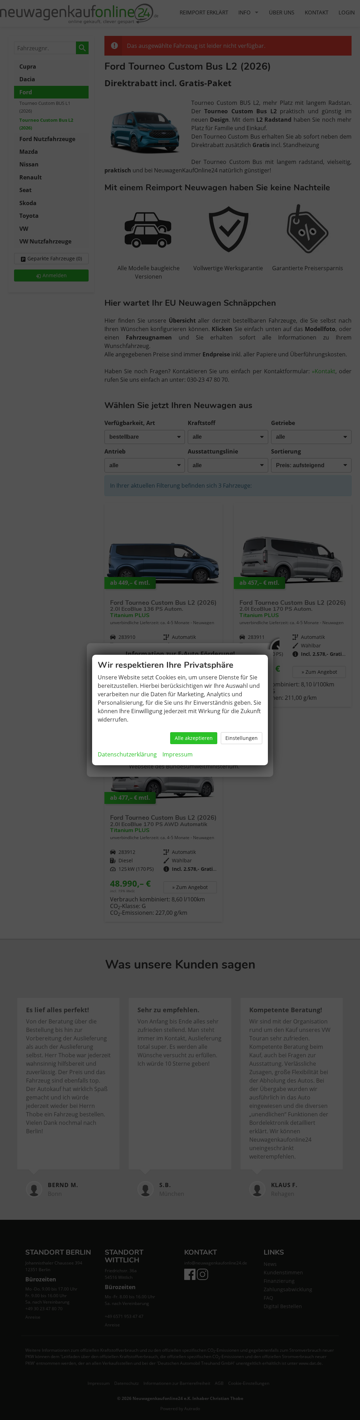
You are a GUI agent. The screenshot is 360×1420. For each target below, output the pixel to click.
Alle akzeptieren (194, 738)
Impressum (177, 754)
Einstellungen (241, 738)
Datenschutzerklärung (127, 754)
